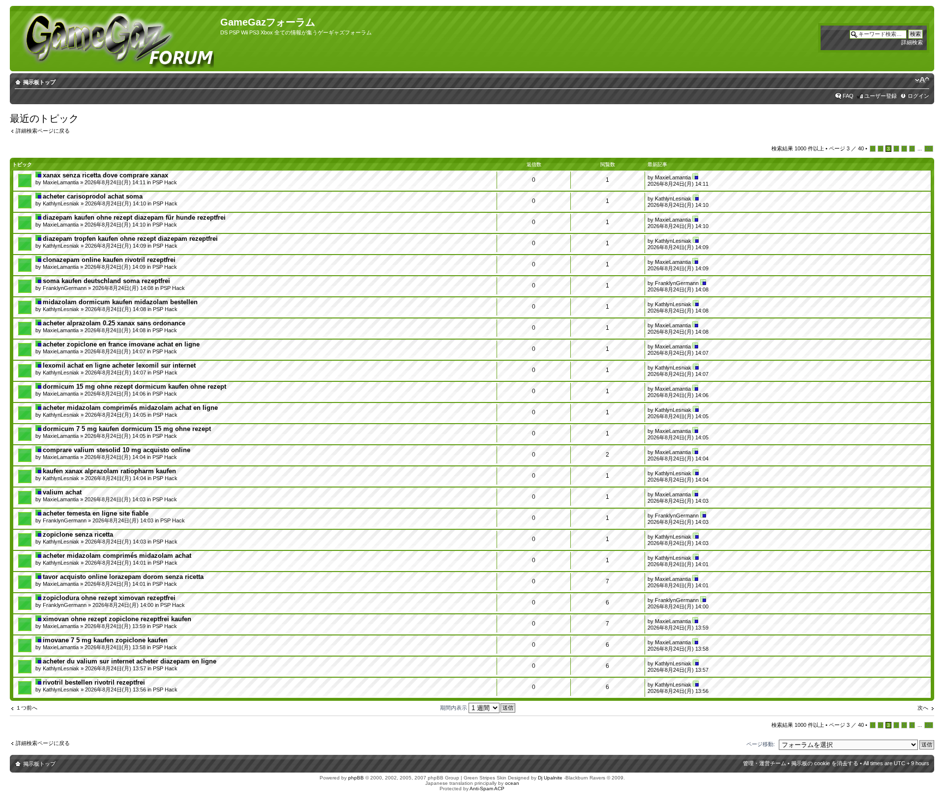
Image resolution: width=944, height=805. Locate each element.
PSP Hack (164, 182)
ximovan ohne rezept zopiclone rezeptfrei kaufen (117, 619)
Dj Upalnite (550, 777)
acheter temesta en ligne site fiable (95, 513)
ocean (512, 783)
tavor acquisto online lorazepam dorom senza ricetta (123, 576)
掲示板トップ (39, 82)
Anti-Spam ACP (487, 788)
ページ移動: (760, 744)
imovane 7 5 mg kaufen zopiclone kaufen (105, 640)
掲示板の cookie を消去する (824, 763)
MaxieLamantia (61, 182)
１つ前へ (26, 708)
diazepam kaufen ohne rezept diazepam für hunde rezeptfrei (134, 217)
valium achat (62, 492)
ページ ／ (846, 148)
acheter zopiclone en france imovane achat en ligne (121, 344)
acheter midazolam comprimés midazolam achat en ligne (130, 407)
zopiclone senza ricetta (78, 534)
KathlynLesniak (61, 203)
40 (929, 148)
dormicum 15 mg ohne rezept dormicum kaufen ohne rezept (134, 386)
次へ (922, 708)
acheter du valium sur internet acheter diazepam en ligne (129, 661)
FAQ (848, 96)
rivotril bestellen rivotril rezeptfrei (94, 682)
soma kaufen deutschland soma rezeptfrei (106, 281)
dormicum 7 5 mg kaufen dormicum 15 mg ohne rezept (127, 428)
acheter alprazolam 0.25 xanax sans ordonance (114, 323)
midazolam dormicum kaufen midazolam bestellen (120, 302)
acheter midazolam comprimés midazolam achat (117, 555)
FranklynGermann (65, 288)
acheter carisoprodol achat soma (93, 196)
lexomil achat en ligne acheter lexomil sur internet (119, 365)
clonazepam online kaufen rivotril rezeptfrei (109, 259)
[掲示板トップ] (116, 38)
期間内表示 (454, 708)
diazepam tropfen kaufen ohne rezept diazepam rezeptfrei (130, 238)
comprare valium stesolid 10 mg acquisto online (116, 450)
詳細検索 (912, 42)
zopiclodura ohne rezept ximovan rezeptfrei (109, 598)
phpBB (356, 777)
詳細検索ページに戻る (43, 131)
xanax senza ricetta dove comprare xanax (105, 175)
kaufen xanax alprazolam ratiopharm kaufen (109, 471)
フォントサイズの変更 (922, 80)
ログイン (918, 96)
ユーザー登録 (880, 96)
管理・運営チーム (764, 763)
